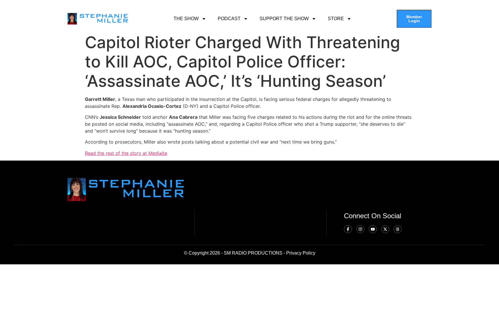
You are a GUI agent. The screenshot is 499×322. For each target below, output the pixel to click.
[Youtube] (373, 229)
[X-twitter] (385, 229)
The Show (186, 18)
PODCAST (229, 18)
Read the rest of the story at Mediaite (126, 153)
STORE (336, 18)
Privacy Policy (300, 253)
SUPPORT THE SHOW (284, 18)
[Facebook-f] (348, 229)
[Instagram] (360, 229)
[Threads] (398, 229)
